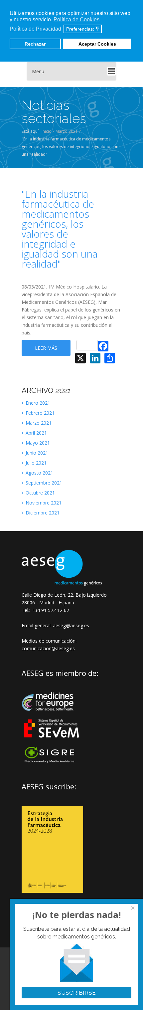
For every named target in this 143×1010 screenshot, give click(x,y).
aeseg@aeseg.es (70, 625)
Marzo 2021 (67, 131)
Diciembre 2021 (42, 512)
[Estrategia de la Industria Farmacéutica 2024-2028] (52, 891)
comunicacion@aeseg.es (48, 648)
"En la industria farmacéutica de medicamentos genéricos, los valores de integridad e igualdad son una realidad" (59, 229)
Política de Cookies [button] (76, 19)
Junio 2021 (36, 453)
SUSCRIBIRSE (77, 992)
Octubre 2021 (39, 493)
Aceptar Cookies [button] (97, 44)
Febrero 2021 (39, 413)
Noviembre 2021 (43, 503)
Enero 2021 (37, 403)
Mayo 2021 (37, 443)
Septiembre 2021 (43, 483)
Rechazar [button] (35, 44)
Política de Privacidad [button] (35, 29)
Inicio (47, 131)
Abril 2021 (35, 433)
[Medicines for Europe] (52, 715)
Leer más (46, 348)
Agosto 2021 (38, 473)
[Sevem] (52, 742)
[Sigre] (52, 762)
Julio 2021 (35, 463)
